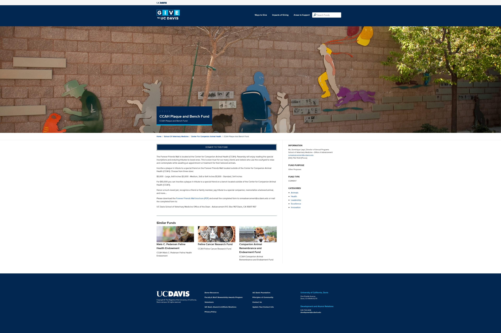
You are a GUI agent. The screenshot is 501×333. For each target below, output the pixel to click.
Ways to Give (261, 14)
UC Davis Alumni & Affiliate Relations (220, 307)
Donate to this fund (216, 147)
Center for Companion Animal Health (206, 136)
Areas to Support (302, 14)
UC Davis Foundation (261, 292)
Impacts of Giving (280, 14)
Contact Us (257, 302)
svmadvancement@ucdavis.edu (301, 155)
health (294, 196)
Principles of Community (262, 297)
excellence (296, 203)
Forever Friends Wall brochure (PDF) (192, 198)
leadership (296, 200)
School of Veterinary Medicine (176, 136)
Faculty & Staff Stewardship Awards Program (224, 297)
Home (159, 136)
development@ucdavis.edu (310, 312)
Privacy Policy (210, 311)
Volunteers (209, 302)
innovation (296, 207)
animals (294, 192)
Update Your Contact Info (263, 307)
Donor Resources (212, 292)
